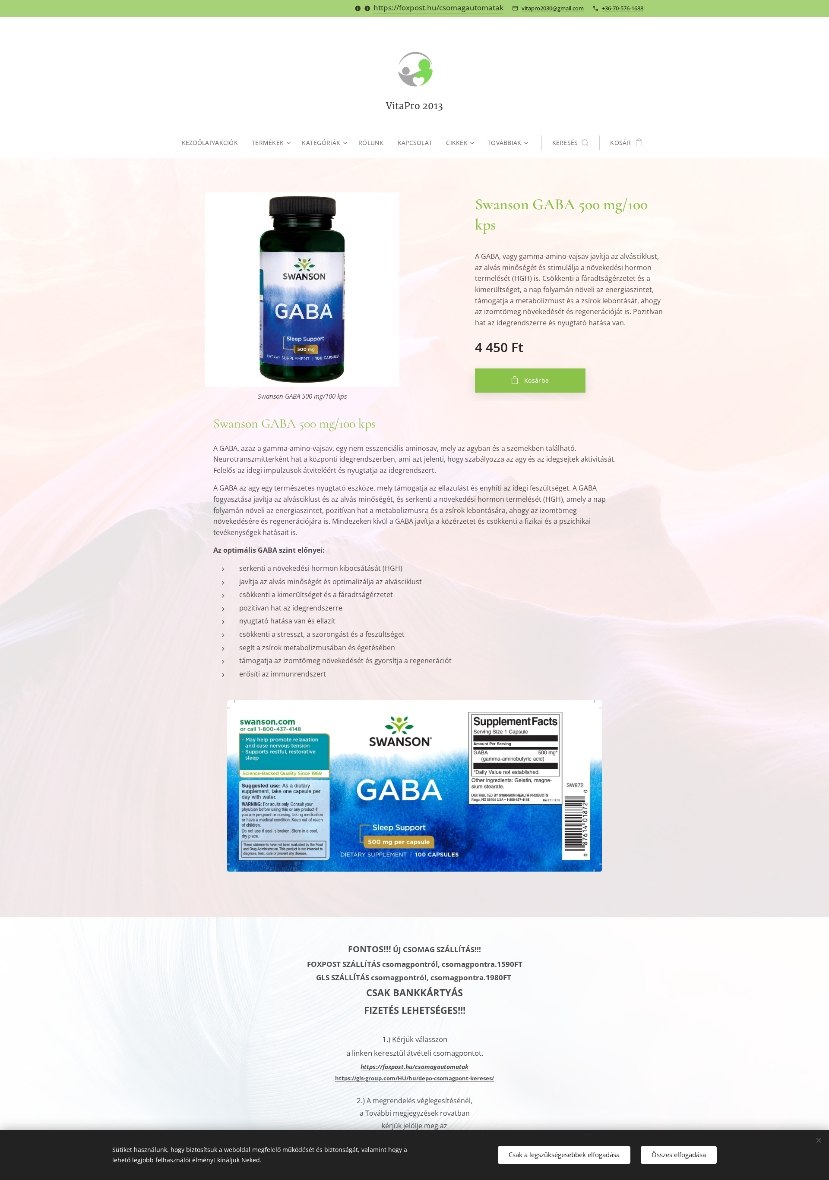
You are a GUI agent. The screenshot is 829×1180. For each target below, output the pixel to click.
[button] (570, 143)
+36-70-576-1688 (622, 8)
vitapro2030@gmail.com (553, 8)
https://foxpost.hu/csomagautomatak (438, 8)
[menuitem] (213, 143)
